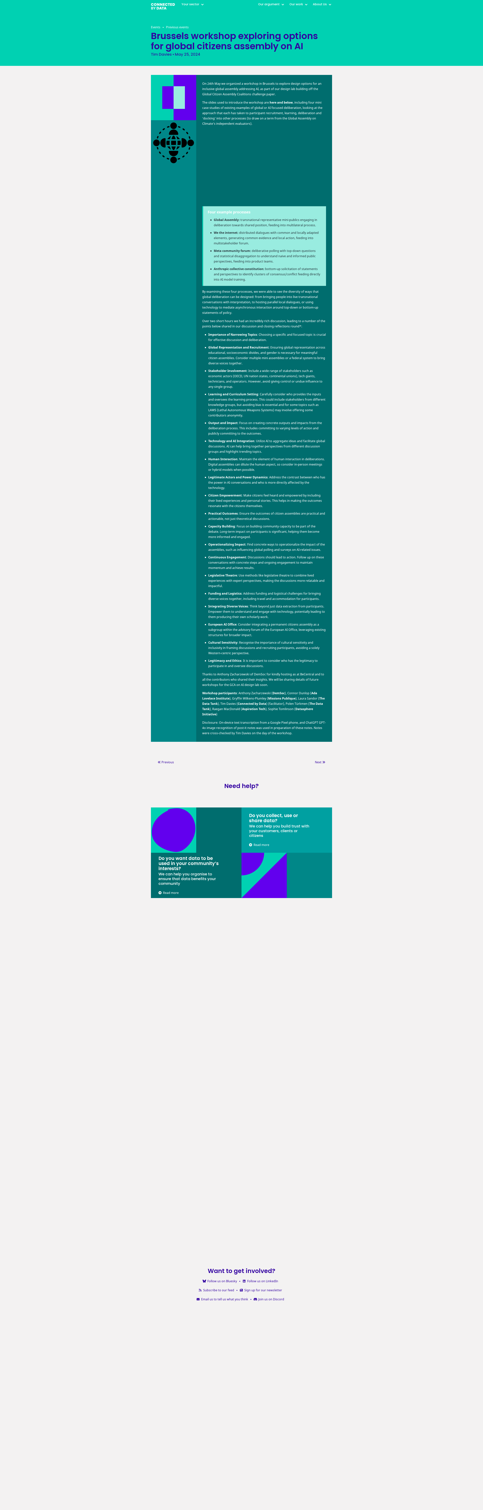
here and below (281, 102)
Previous (167, 762)
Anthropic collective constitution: (239, 269)
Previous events (177, 27)
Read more (260, 845)
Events (155, 27)
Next (318, 762)
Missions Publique (281, 698)
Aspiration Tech (253, 709)
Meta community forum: (232, 251)
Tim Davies (161, 54)
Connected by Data (252, 704)
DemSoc (279, 693)
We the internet (225, 233)
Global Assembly (226, 220)
